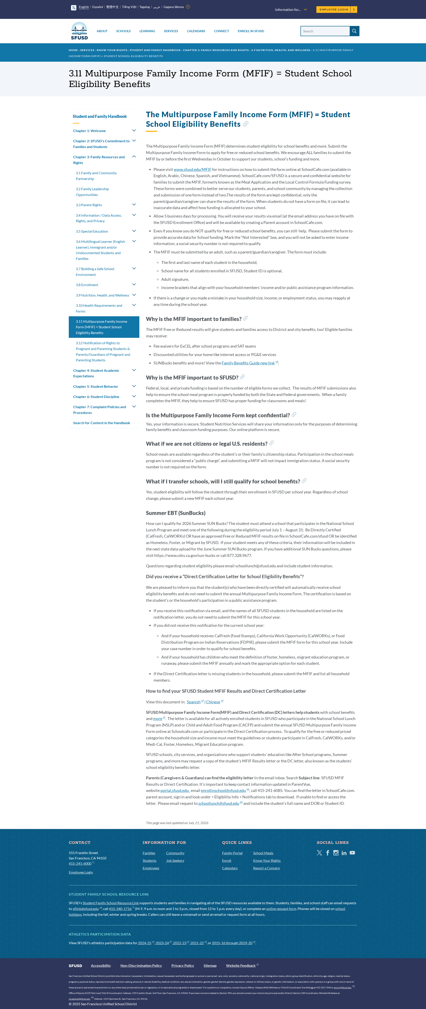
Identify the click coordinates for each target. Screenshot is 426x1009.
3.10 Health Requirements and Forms (99, 308)
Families (149, 853)
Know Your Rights (112, 50)
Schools (123, 31)
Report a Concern (266, 868)
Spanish (194, 701)
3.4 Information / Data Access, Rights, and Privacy (99, 218)
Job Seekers (175, 860)
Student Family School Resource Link (111, 903)
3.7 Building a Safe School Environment (95, 272)
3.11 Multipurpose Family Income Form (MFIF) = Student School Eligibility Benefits (101, 327)
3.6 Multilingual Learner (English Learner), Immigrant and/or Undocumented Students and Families (100, 250)
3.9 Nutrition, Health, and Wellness (280, 50)
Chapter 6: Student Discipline (96, 396)
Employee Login (334, 9)
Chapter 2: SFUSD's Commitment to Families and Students (101, 144)
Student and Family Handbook (155, 50)
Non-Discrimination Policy (141, 965)
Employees (151, 868)
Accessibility (101, 965)
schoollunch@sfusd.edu (218, 803)
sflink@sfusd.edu (86, 908)
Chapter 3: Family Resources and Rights (216, 50)
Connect (221, 31)
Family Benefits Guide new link (248, 362)
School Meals (263, 853)
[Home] (79, 31)
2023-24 (162, 943)
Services (171, 31)
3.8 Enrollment (87, 285)
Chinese (213, 701)
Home (73, 50)
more (157, 718)
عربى (156, 7)
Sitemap (210, 965)
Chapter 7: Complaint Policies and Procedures (99, 410)
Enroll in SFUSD (251, 31)
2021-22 (197, 943)
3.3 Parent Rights (89, 205)
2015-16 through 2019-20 (232, 943)
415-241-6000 (80, 863)
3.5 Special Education (92, 231)
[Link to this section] (245, 124)
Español (97, 7)
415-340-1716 (120, 908)
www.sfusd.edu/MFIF (192, 169)
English (84, 7)
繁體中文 (112, 7)
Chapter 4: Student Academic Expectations (96, 373)
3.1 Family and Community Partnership (96, 176)
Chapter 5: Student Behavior (95, 386)
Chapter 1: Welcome (89, 131)
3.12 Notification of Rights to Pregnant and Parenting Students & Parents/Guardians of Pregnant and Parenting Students (103, 351)
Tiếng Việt (129, 7)
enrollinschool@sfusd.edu (223, 790)
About (102, 31)
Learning (147, 31)
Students (149, 860)
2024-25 (144, 943)
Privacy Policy (183, 965)
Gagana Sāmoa (174, 7)
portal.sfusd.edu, (175, 790)
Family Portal (232, 853)
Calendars (196, 31)
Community (175, 853)
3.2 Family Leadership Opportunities (92, 192)
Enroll (226, 860)
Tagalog (145, 7)
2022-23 (179, 943)
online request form (281, 908)
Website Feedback (241, 965)
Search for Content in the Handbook (101, 423)
